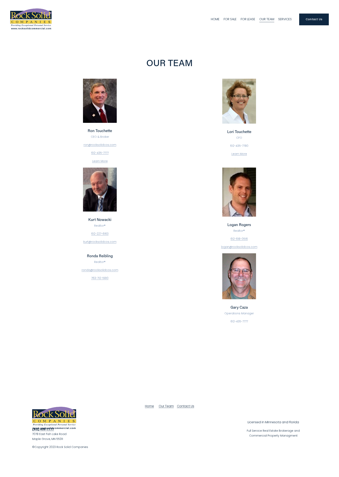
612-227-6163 (99, 234)
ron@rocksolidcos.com (100, 145)
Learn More (100, 161)
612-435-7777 (100, 153)
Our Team (166, 406)
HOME (215, 19)
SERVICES (285, 19)
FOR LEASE (248, 19)
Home (149, 406)
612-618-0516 (239, 239)
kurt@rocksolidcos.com (100, 242)
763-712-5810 (99, 278)
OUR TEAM (266, 19)
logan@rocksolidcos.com (239, 247)
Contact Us (314, 19)
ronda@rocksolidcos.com (100, 270)
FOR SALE (230, 19)
